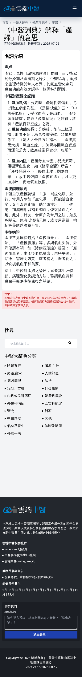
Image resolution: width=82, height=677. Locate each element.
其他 (48, 418)
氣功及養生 (15, 426)
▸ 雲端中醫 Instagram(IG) (18, 561)
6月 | (41, 589)
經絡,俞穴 (14, 373)
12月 (11, 594)
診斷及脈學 (53, 426)
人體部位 (52, 373)
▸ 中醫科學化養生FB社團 (19, 555)
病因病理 (14, 380)
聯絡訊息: (10, 612)
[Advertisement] (41, 463)
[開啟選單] (74, 8)
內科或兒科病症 (19, 395)
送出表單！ (41, 634)
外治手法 (14, 433)
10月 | (70, 589)
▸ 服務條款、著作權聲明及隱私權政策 (27, 577)
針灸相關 (52, 388)
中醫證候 (14, 418)
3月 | (19, 589)
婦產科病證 (39, 22)
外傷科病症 (15, 403)
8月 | (55, 589)
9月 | (62, 589)
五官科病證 (53, 403)
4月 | (27, 589)
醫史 (10, 411)
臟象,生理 (52, 365)
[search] (72, 343)
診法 (48, 380)
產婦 (55, 22)
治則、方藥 (15, 388)
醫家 (48, 411)
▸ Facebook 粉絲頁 (14, 549)
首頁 (5, 22)
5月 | (34, 589)
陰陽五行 (14, 365)
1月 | (5, 589)
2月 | (12, 589)
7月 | (48, 589)
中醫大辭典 (20, 22)
